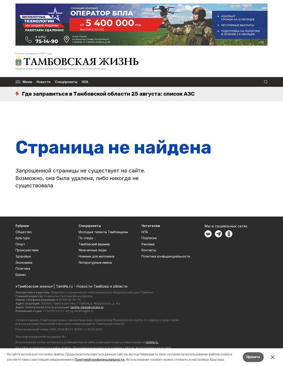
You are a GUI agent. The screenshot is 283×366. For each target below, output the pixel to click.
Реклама (148, 244)
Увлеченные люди (92, 250)
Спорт (20, 244)
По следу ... (87, 238)
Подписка (149, 238)
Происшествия (26, 250)
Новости (43, 82)
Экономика (23, 262)
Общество (23, 232)
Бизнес (20, 275)
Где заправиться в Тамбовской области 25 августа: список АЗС (108, 94)
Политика (22, 268)
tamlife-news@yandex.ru (87, 307)
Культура (22, 238)
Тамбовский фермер (94, 244)
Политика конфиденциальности (166, 256)
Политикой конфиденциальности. (100, 360)
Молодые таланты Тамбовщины (103, 232)
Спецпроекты (66, 82)
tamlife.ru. (152, 342)
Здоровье (23, 256)
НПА (85, 82)
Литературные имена (95, 262)
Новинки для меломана (96, 256)
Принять (253, 357)
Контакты (149, 250)
